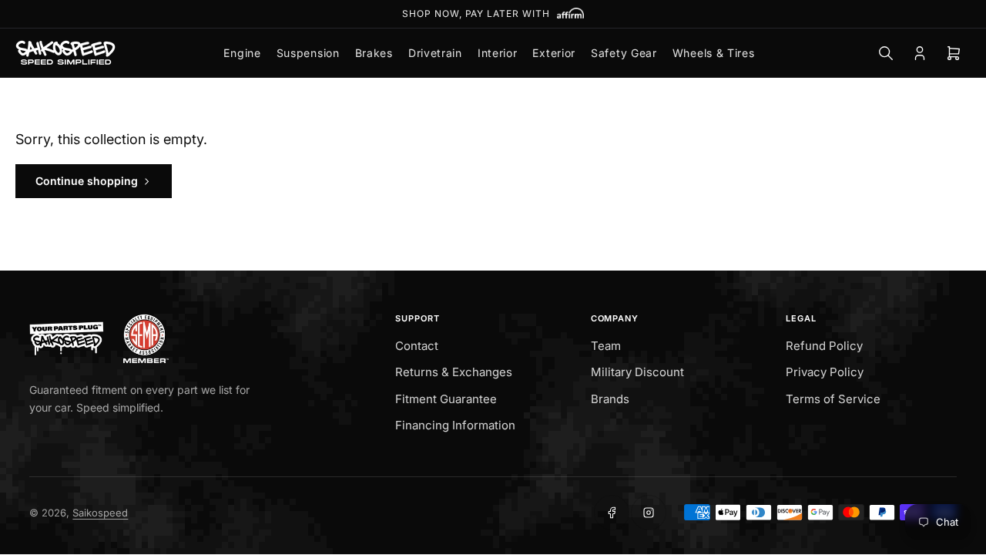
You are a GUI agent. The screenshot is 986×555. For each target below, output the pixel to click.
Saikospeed (100, 512)
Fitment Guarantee (446, 399)
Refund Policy (824, 345)
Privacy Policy (825, 372)
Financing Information (455, 425)
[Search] (886, 53)
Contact (416, 345)
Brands (610, 399)
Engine (241, 52)
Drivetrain (435, 52)
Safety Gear (624, 52)
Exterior (553, 52)
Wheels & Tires (713, 52)
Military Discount (637, 372)
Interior (498, 52)
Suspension (308, 52)
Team (606, 345)
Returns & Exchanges (453, 372)
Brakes (374, 52)
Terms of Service (833, 399)
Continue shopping (86, 180)
